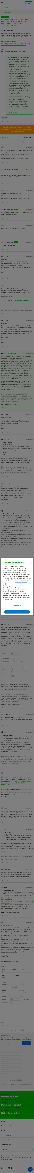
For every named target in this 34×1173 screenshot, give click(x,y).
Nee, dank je (17, 605)
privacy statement (10, 591)
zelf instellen (8, 599)
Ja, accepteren (17, 612)
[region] (17, 586)
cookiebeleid (27, 589)
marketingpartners (21, 582)
